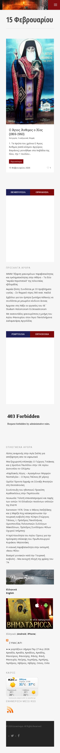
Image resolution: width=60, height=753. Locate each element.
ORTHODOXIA (42, 334)
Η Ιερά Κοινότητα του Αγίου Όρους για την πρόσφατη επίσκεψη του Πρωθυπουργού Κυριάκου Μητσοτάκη (28, 539)
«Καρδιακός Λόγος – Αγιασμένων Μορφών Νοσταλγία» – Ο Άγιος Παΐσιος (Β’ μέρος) (28, 475)
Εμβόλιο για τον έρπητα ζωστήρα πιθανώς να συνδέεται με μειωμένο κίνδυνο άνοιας (29, 299)
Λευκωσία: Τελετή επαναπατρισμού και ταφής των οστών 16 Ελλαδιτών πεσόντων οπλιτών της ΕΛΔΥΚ (29, 501)
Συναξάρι (15, 643)
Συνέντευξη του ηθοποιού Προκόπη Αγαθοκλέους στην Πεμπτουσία (25, 491)
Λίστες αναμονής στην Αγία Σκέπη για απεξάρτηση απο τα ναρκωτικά (25, 455)
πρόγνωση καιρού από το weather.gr (22, 698)
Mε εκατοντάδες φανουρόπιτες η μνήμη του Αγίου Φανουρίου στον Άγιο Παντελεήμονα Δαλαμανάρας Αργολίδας (29, 317)
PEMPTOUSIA (18, 334)
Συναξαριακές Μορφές (26, 138)
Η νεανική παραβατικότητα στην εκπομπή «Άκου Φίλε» (27, 549)
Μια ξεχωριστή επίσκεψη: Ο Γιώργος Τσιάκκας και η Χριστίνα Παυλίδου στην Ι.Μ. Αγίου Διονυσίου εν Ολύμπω (30, 465)
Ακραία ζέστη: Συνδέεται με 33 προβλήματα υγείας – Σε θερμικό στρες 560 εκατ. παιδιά (28, 291)
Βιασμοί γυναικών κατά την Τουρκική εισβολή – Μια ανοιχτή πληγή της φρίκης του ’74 (29, 559)
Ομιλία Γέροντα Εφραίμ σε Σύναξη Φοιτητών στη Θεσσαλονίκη (29, 483)
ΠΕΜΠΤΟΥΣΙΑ (18, 192)
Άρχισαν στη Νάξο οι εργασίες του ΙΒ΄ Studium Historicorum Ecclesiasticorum (26, 307)
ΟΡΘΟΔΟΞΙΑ (42, 192)
